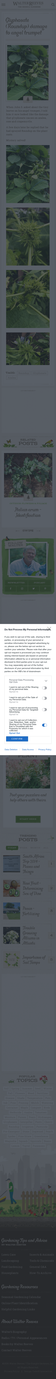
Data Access (28, 749)
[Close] (50, 630)
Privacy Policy (44, 749)
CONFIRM (17, 739)
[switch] (44, 687)
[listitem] (28, 681)
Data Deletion (11, 749)
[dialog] (28, 689)
